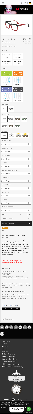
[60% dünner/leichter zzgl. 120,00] (18, 88)
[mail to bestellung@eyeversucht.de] (2, 327)
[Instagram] (20, 327)
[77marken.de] (7, 327)
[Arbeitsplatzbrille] (6, 60)
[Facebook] (16, 327)
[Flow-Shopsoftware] (29, 327)
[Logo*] (17, 6)
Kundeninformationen (9, 361)
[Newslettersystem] (2, 334)
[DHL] (6, 399)
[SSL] (13, 399)
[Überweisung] (26, 399)
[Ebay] (25, 327)
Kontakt (4, 344)
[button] (3, 3)
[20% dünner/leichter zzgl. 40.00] (18, 72)
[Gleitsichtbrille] (18, 54)
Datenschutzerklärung (9, 359)
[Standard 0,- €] (6, 72)
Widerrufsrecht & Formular (11, 364)
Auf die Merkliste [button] (8, 219)
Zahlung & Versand (8, 354)
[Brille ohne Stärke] (18, 60)
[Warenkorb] (22, 3)
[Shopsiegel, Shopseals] (16, 370)
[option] (4, 109)
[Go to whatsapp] (29, 409)
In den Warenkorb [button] (8, 223)
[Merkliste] (19, 3)
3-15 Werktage (9, 46)
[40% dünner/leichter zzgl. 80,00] (6, 88)
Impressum (6, 341)
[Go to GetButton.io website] (29, 412)
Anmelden (5, 346)
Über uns (5, 349)
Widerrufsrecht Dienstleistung (12, 367)
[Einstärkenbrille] (6, 54)
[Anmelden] (16, 3)
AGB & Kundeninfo (8, 356)
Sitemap (5, 351)
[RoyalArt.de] (11, 327)
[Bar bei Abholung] (19, 399)
